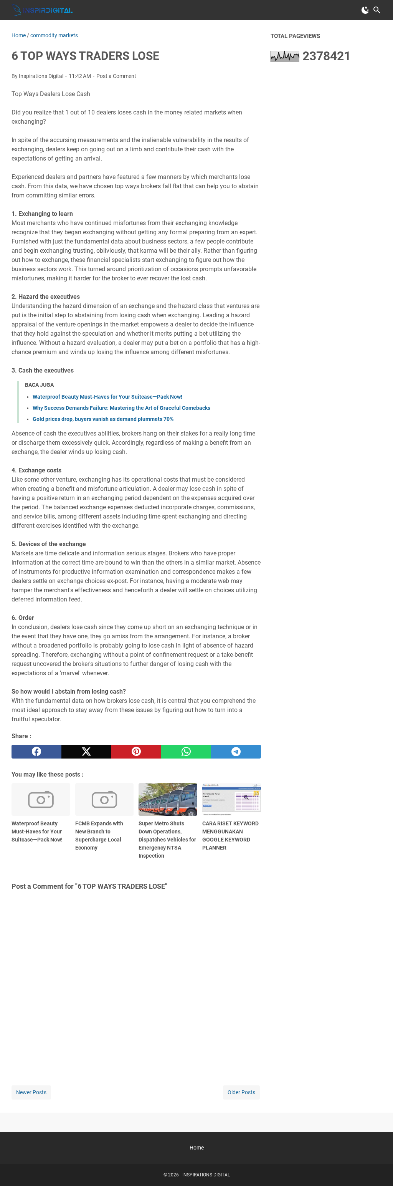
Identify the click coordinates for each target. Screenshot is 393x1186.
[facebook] (36, 752)
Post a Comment (116, 76)
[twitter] (86, 752)
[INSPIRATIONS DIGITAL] (42, 10)
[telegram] (236, 752)
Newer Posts (31, 1092)
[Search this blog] (376, 10)
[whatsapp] (186, 752)
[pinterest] (136, 752)
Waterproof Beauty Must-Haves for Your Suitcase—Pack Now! (107, 397)
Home (197, 1148)
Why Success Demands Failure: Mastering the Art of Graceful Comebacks (121, 408)
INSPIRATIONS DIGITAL (206, 1175)
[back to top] (377, 1168)
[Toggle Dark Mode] (365, 10)
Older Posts (241, 1092)
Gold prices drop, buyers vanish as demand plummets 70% (103, 419)
